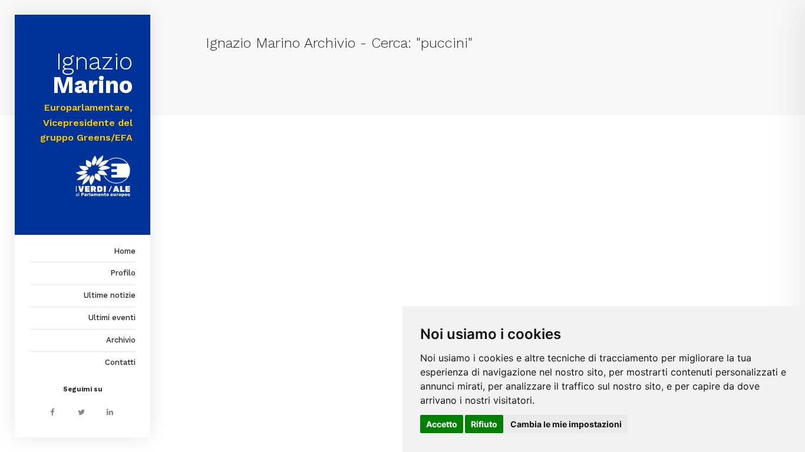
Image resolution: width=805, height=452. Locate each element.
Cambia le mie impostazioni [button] (566, 424)
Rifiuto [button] (484, 424)
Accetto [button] (441, 424)
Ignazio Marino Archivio (280, 43)
